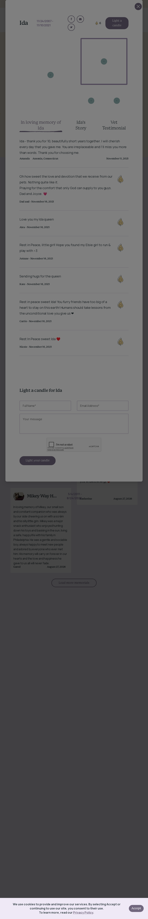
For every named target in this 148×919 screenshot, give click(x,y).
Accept (136, 908)
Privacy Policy (83, 912)
